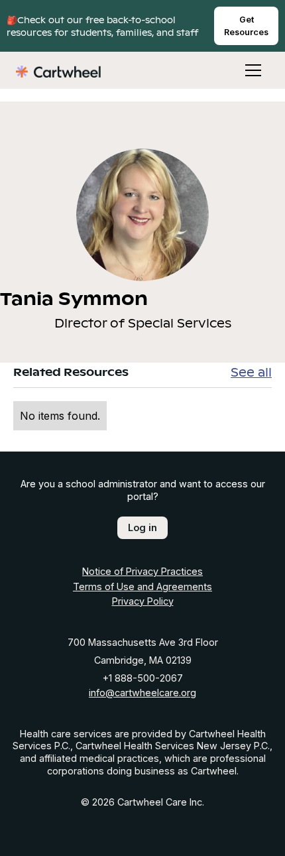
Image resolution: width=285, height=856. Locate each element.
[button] (244, 70)
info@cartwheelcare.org (142, 692)
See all (251, 372)
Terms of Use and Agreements (142, 586)
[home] (58, 70)
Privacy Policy (143, 601)
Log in (142, 527)
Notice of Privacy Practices (142, 571)
